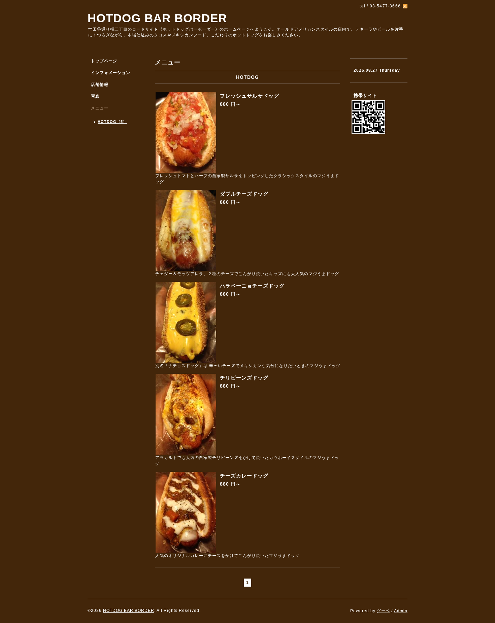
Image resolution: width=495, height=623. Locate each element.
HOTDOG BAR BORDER (157, 18)
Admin (400, 611)
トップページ (104, 61)
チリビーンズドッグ (244, 378)
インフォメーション (110, 72)
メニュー (99, 108)
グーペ (383, 611)
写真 (95, 96)
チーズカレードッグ (244, 476)
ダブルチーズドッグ (244, 194)
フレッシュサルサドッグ (249, 96)
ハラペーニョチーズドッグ (252, 286)
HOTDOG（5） (112, 122)
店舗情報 (99, 84)
